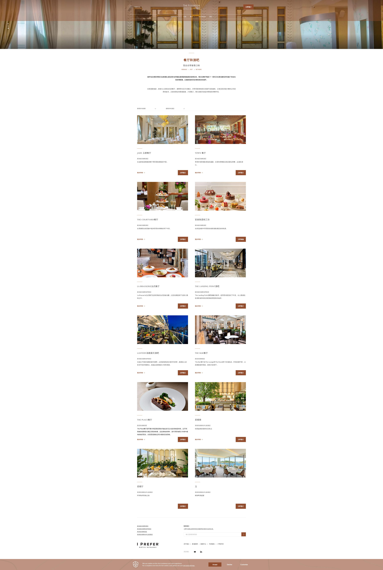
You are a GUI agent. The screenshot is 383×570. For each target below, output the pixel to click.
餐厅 (191, 69)
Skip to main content (11, 2)
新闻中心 (203, 544)
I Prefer (220, 544)
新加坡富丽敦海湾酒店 (144, 529)
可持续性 (212, 544)
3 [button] (8, 28)
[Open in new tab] (195, 551)
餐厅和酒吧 (199, 69)
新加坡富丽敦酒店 (142, 526)
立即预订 (248, 7)
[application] (191, 564)
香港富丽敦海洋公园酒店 (145, 534)
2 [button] (8, 25)
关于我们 (186, 544)
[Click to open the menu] (131, 7)
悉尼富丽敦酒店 (142, 531)
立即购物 (241, 239)
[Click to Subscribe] (243, 534)
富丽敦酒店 (184, 69)
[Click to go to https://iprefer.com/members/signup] (148, 545)
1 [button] (8, 23)
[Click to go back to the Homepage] (191, 7)
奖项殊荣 (195, 544)
